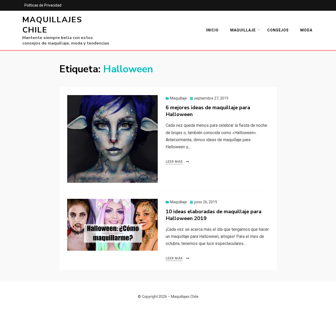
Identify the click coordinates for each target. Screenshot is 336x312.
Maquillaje (243, 30)
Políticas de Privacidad (42, 5)
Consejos (278, 30)
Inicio (212, 30)
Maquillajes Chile (52, 24)
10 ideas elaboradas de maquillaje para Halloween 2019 (213, 215)
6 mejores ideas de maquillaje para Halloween (208, 111)
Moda (306, 30)
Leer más (174, 161)
